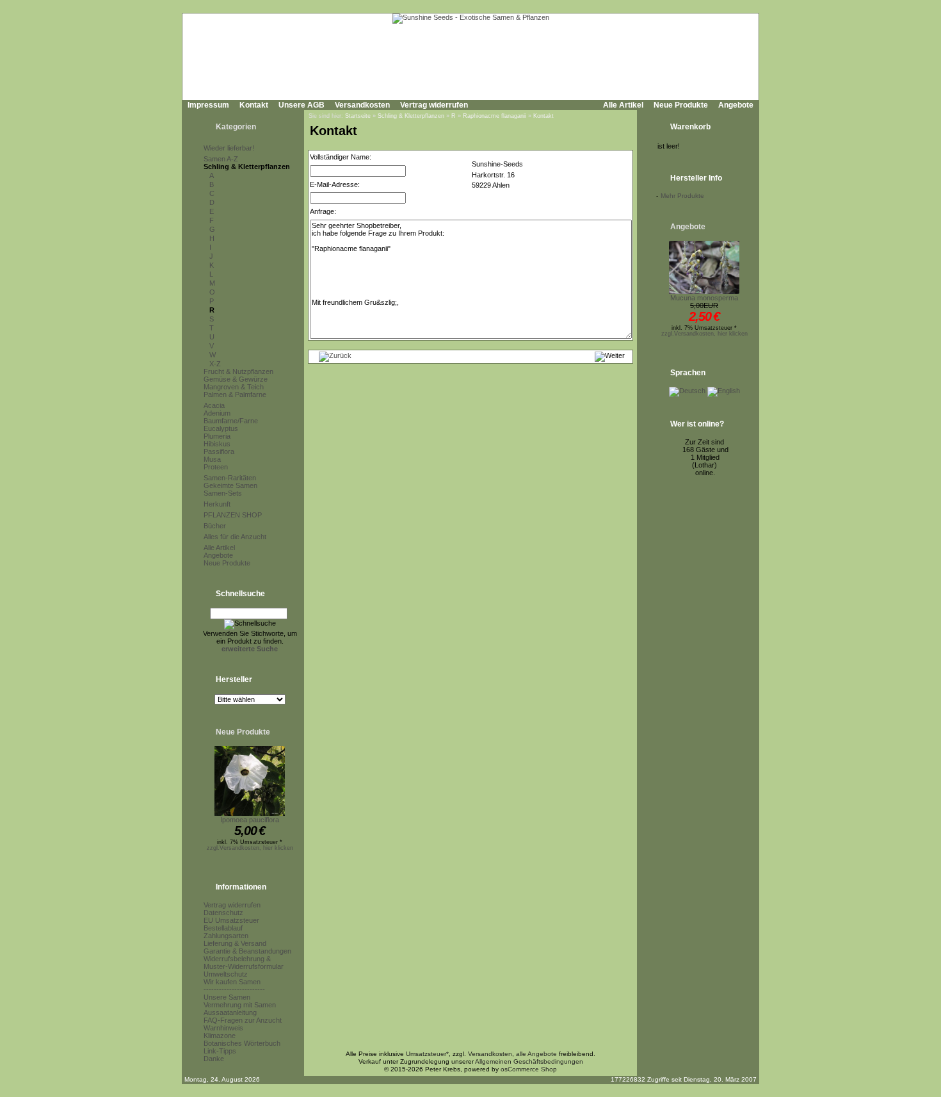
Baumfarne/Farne (231, 421)
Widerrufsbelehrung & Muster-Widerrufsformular (244, 962)
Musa (212, 459)
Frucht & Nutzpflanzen (238, 371)
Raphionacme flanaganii (494, 116)
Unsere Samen (227, 997)
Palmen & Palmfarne (235, 394)
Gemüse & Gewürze (236, 379)
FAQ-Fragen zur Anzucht (243, 1020)
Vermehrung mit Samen (240, 1005)
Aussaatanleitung (230, 1012)
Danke (214, 1058)
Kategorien (236, 126)
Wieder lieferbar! (229, 148)
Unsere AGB (301, 105)
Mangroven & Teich (234, 387)
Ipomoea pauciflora (249, 820)
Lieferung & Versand (235, 943)
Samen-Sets (223, 493)
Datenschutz (223, 912)
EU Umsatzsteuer (231, 920)
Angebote (735, 105)
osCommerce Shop (529, 1069)
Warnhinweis (223, 1028)
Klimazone (220, 1035)
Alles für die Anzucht (235, 536)
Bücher (215, 526)
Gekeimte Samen (230, 485)
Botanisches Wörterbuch (242, 1043)
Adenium (217, 413)
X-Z (215, 364)
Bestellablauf (223, 928)
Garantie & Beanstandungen (247, 951)
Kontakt (253, 105)
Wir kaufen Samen (232, 982)
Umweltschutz (226, 974)
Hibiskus (217, 444)
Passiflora (219, 451)
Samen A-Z (221, 159)
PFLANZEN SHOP (233, 515)
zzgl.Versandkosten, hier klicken (250, 848)
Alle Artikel (623, 105)
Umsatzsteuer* (427, 1053)
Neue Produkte (681, 105)
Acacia (214, 405)
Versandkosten (362, 105)
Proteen (216, 467)
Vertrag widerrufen (434, 105)
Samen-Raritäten (230, 478)
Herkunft (217, 504)
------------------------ (234, 989)
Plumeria (217, 436)
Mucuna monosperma (704, 298)
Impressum (208, 105)
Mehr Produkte (682, 195)
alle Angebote (536, 1053)
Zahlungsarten (226, 935)
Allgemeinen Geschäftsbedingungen (529, 1061)
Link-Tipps (220, 1051)
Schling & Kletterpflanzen (247, 166)
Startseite (358, 116)
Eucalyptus (221, 428)
